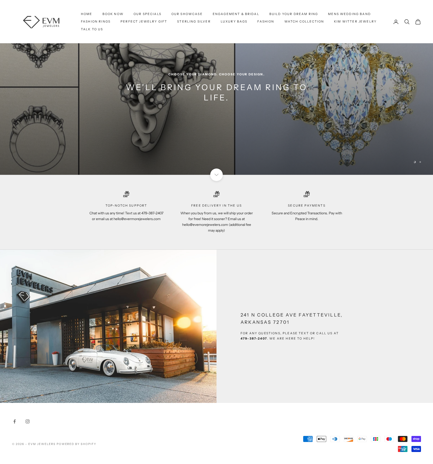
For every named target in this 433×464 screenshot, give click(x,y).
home (86, 14)
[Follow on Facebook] (14, 408)
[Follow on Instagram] (27, 408)
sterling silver (193, 21)
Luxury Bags (234, 21)
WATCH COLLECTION (304, 21)
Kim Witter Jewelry (355, 21)
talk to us (92, 29)
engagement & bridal (236, 14)
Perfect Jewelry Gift (144, 21)
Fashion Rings (96, 21)
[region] (216, 81)
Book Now (113, 14)
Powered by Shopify (76, 431)
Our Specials (147, 14)
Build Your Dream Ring (293, 14)
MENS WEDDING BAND (349, 14)
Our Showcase (187, 14)
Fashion (265, 21)
